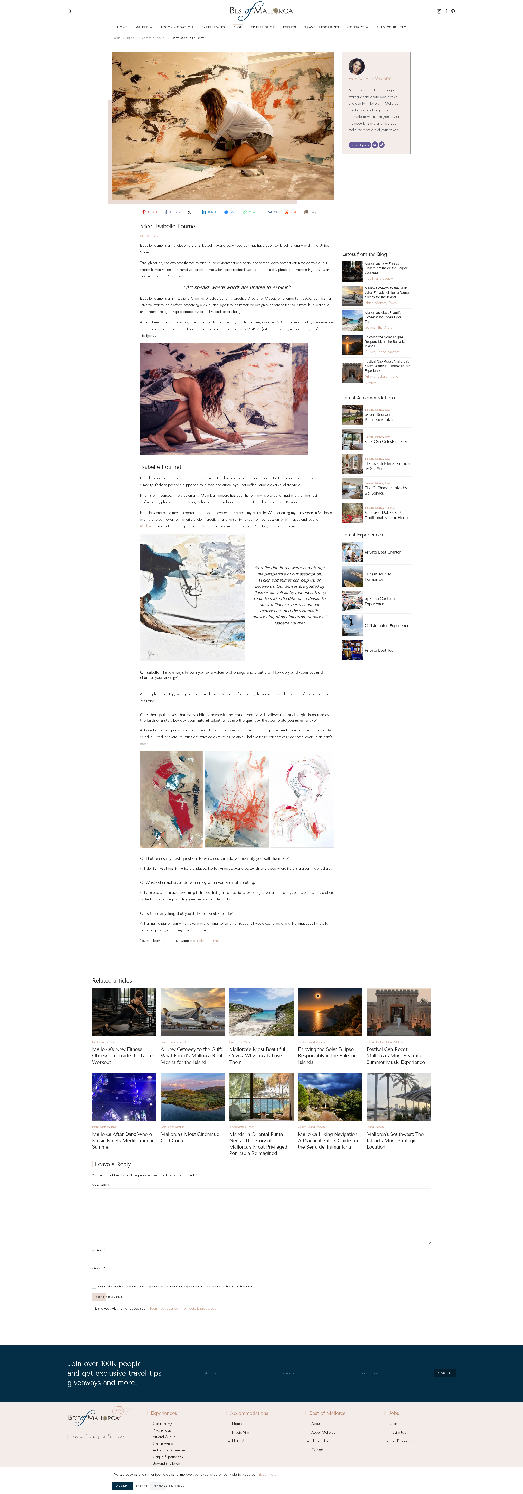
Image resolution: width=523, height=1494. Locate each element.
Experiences (213, 27)
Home (122, 27)
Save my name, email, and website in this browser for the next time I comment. (175, 1286)
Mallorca (147, 526)
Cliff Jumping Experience (387, 625)
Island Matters (375, 302)
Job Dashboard (402, 1440)
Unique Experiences (168, 1456)
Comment (101, 1185)
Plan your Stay (391, 27)
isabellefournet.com (211, 940)
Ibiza (387, 409)
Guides (370, 327)
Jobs (394, 1423)
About (316, 1423)
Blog (238, 27)
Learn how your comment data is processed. (183, 1308)
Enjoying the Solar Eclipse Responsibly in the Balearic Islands (385, 341)
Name (99, 1250)
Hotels (237, 1423)
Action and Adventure (169, 1450)
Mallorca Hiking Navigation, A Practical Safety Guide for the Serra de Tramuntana (328, 1140)
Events (289, 27)
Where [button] (142, 27)
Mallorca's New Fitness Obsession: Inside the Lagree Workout (386, 268)
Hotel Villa (240, 1440)
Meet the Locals (149, 236)
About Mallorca (323, 1432)
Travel (392, 302)
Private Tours (162, 1430)
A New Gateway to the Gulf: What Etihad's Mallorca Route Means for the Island (387, 292)
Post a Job (398, 1432)
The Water (385, 327)
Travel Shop (263, 27)
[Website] (382, 144)
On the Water (163, 1443)
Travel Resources (321, 27)
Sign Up (444, 1373)
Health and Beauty (379, 278)
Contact (317, 1449)
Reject (141, 1486)
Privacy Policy (267, 1474)
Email (99, 1268)
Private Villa (240, 1432)
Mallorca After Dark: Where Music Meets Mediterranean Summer (123, 1140)
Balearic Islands (374, 409)
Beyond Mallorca (166, 1463)
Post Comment (109, 1297)
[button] (69, 11)
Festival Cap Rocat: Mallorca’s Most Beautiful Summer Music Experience (387, 366)
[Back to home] (261, 11)
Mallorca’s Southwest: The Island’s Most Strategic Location (395, 1140)
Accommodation (176, 27)
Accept (122, 1485)
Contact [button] (355, 27)
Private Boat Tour (380, 650)
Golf (163, 1127)
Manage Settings (169, 1485)
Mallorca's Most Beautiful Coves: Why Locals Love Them (383, 317)
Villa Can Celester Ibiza (386, 441)
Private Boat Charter (383, 552)
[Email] (375, 144)
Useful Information (324, 1440)
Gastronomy (162, 1423)
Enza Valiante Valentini (370, 78)
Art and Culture (376, 376)
